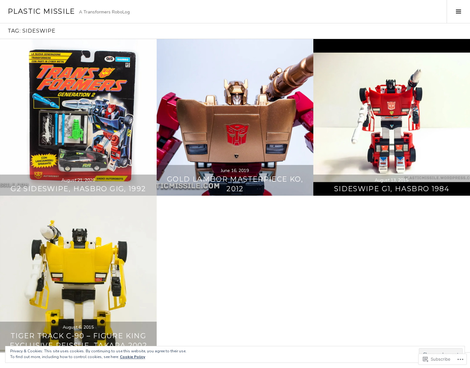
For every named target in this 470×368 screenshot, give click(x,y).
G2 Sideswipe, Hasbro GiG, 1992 (78, 188)
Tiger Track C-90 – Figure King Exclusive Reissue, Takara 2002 (78, 341)
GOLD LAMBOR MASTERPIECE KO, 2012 (235, 184)
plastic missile (41, 11)
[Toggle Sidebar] (458, 11)
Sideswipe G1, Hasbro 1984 (391, 188)
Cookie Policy (132, 356)
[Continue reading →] (78, 117)
